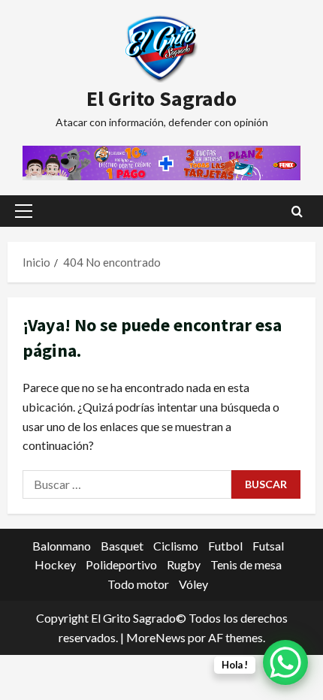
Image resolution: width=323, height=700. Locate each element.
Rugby (184, 564)
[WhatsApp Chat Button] (285, 662)
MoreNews (156, 637)
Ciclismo (175, 546)
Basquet (122, 546)
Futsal (268, 546)
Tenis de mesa (246, 564)
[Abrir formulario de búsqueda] (297, 211)
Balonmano (61, 546)
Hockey (55, 564)
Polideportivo (121, 564)
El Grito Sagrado (161, 98)
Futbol (225, 546)
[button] (24, 211)
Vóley (193, 584)
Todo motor (138, 584)
